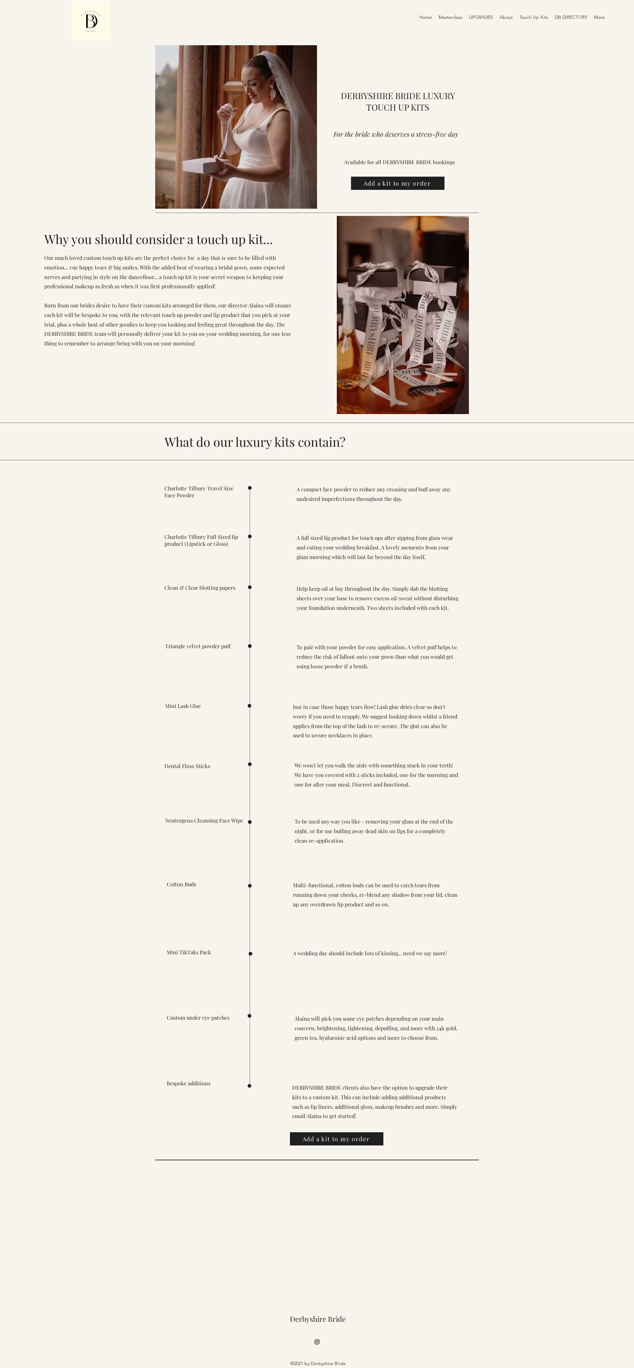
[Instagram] (317, 1342)
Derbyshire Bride (318, 1319)
